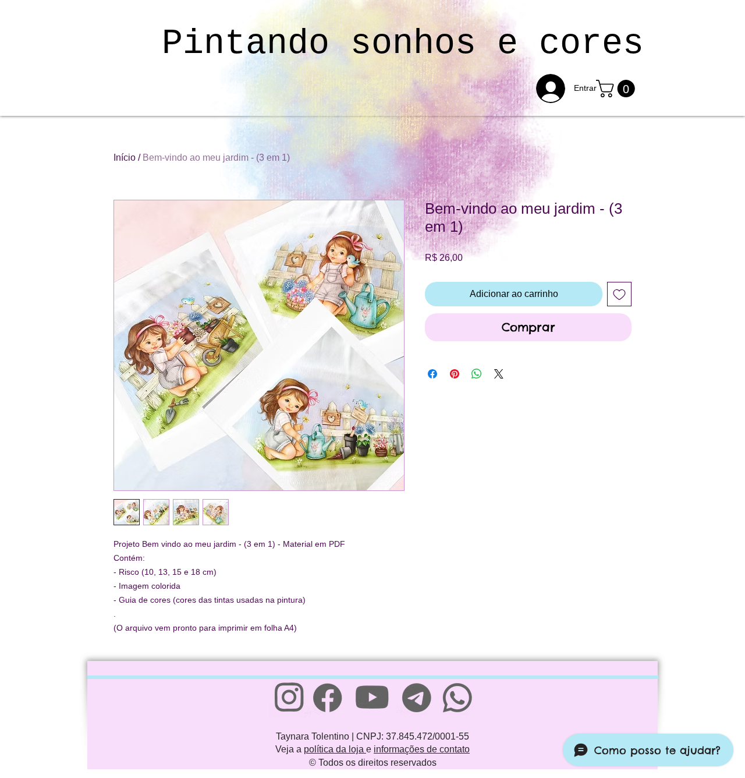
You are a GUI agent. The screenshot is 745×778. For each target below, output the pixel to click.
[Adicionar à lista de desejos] (619, 294)
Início (124, 157)
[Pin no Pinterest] (455, 374)
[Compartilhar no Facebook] (432, 374)
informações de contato (422, 749)
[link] (617, 88)
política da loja (335, 749)
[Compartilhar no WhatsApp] (477, 374)
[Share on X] (499, 374)
